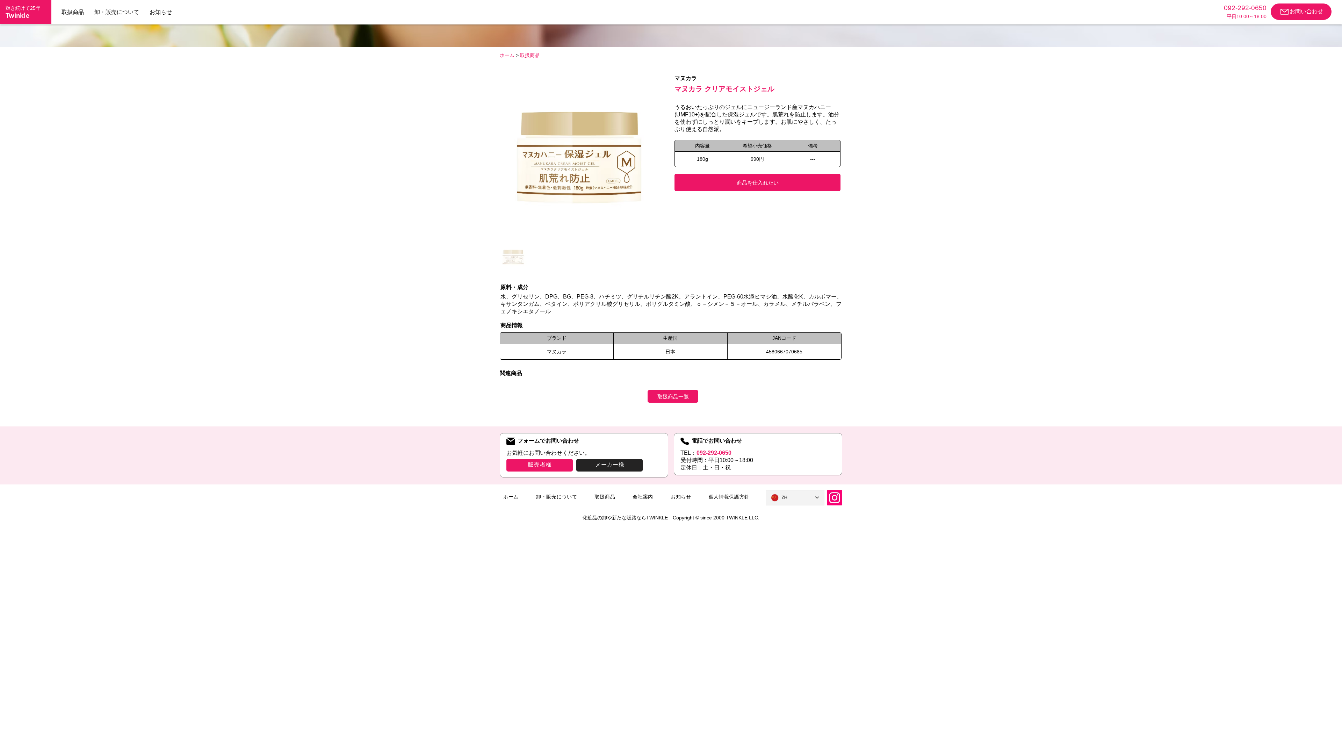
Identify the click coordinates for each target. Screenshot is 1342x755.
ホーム (507, 55)
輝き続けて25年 (23, 8)
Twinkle (17, 15)
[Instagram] (834, 497)
